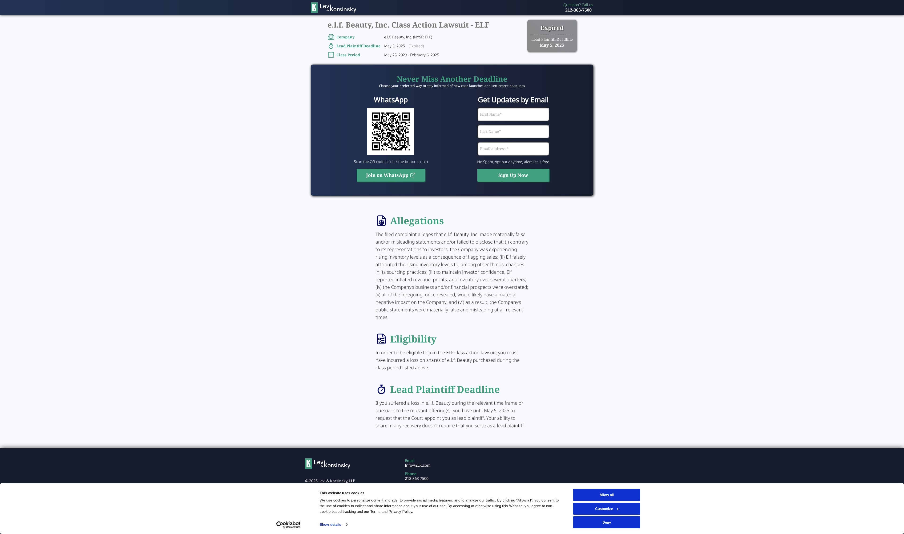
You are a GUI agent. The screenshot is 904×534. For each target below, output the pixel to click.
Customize (604, 509)
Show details (330, 524)
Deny (606, 522)
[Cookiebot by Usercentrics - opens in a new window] (288, 524)
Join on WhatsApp (387, 175)
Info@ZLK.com (418, 465)
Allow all (607, 495)
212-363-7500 (578, 10)
